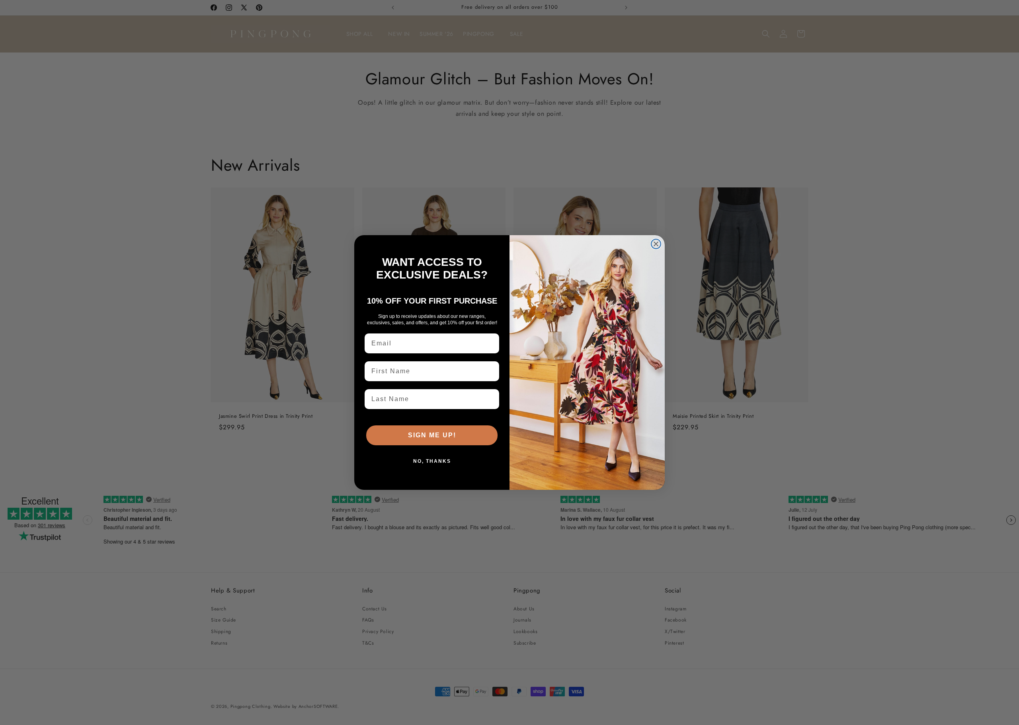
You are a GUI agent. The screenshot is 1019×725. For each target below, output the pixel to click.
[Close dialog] (656, 244)
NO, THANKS (432, 461)
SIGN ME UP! (432, 435)
